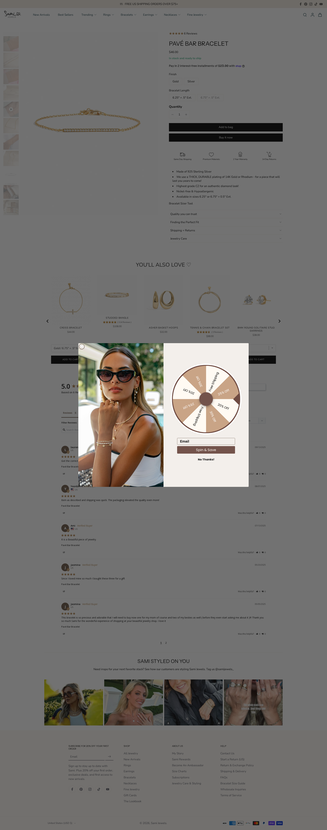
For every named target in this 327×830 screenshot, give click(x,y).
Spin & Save (206, 449)
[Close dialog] (81, 346)
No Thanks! (206, 459)
